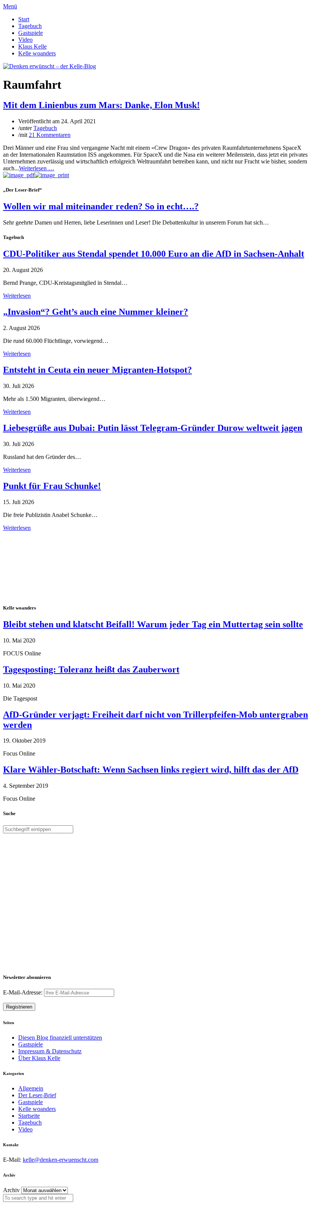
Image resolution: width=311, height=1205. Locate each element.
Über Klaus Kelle (39, 1058)
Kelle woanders (37, 53)
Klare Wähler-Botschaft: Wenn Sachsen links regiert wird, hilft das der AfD (150, 770)
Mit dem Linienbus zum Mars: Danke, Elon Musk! (101, 105)
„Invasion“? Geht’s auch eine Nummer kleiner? (95, 312)
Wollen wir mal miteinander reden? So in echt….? (101, 206)
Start (23, 19)
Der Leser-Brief (37, 1095)
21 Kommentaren (50, 135)
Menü (10, 6)
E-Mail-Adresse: (23, 992)
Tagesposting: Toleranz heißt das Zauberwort (91, 669)
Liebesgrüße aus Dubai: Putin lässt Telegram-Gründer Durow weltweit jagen (152, 428)
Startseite (29, 1115)
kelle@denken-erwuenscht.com (60, 1159)
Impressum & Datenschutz (50, 1051)
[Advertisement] (52, 566)
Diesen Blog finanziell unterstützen (60, 1037)
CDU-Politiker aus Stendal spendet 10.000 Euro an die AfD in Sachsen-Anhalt (153, 254)
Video (25, 39)
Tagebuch (30, 26)
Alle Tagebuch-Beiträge (31, 534)
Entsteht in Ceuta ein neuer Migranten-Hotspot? (97, 370)
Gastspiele (30, 33)
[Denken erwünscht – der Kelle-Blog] (49, 66)
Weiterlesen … (36, 168)
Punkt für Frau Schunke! (52, 486)
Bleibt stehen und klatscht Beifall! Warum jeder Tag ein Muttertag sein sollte (153, 624)
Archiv (11, 1190)
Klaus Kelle (32, 46)
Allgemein (30, 1088)
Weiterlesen (17, 295)
